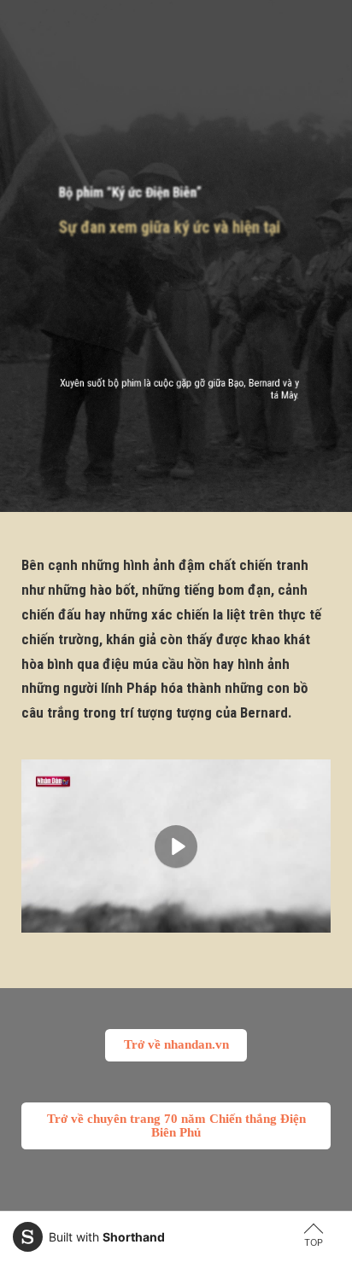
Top (313, 1242)
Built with (107, 1237)
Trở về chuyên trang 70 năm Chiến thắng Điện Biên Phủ (176, 1125)
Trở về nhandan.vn (176, 1044)
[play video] (176, 846)
